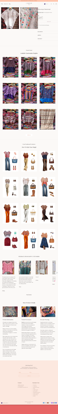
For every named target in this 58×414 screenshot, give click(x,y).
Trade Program (35, 389)
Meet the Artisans (36, 387)
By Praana (29, 402)
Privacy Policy (35, 394)
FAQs (34, 388)
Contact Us (35, 386)
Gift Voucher (35, 391)
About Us (6, 3)
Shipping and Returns (36, 392)
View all (29, 135)
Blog (9, 3)
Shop (2, 3)
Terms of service (36, 393)
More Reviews (29, 294)
